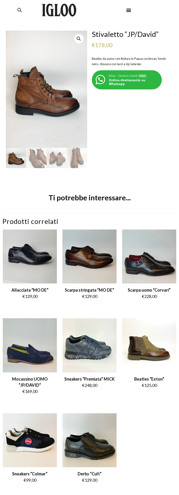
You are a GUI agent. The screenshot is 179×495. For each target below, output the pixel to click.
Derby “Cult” (90, 473)
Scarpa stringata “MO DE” (89, 290)
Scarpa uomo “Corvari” (149, 290)
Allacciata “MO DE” (29, 290)
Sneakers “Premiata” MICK (89, 379)
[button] (128, 10)
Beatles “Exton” (149, 379)
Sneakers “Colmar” (30, 473)
